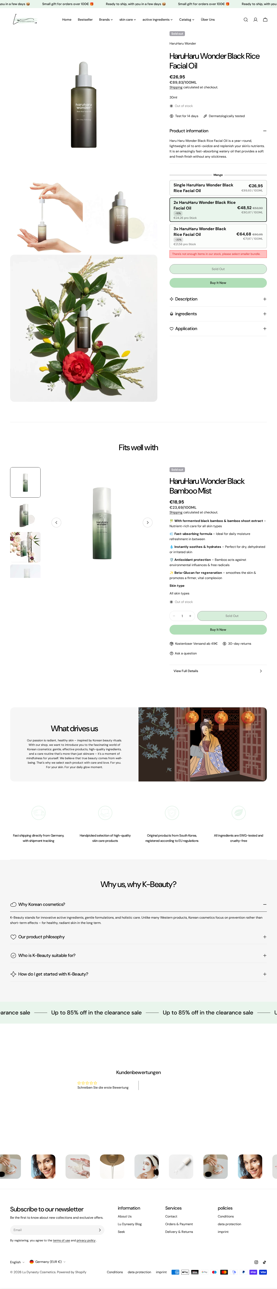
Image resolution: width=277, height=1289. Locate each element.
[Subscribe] (100, 1230)
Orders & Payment (179, 1224)
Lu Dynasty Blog (130, 1224)
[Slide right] (147, 522)
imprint (223, 1232)
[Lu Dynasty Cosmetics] (25, 1166)
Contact (171, 1216)
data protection (229, 1224)
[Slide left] (56, 522)
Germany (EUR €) (48, 1262)
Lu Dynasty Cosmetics (39, 1272)
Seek (121, 1232)
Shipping (176, 87)
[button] (218, 187)
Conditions (226, 1216)
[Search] (246, 20)
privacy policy (86, 1240)
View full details (186, 671)
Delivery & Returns (179, 1232)
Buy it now (218, 283)
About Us (125, 1216)
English (15, 1262)
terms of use (61, 1240)
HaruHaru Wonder (183, 43)
